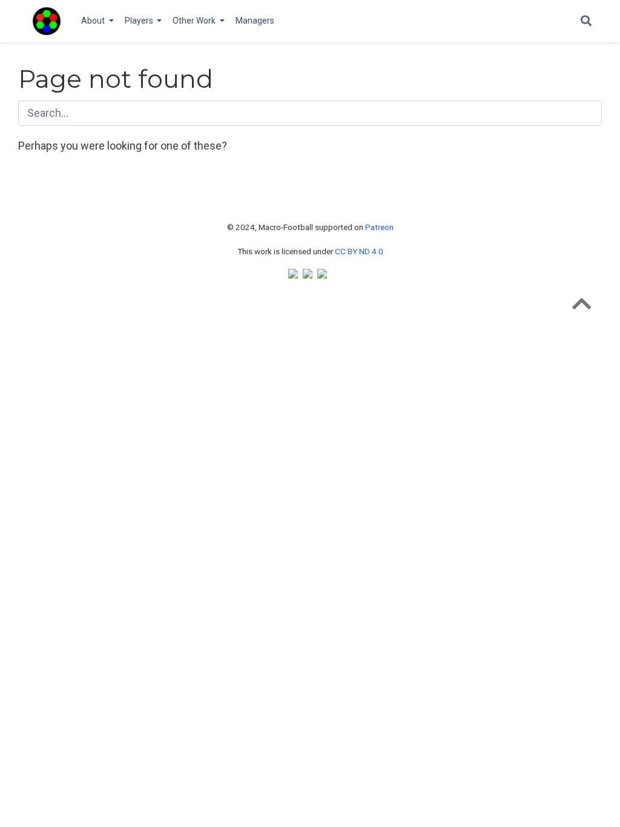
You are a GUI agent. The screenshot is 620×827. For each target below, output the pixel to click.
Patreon (379, 227)
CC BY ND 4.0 (359, 251)
